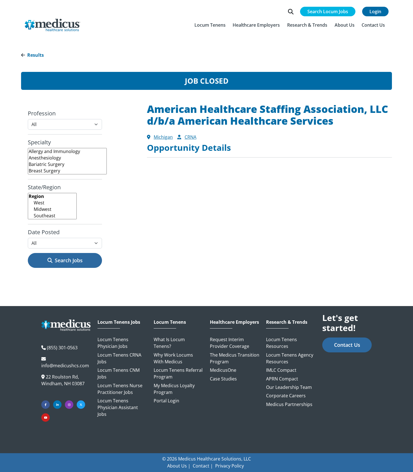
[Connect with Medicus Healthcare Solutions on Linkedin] (57, 404)
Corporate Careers (286, 396)
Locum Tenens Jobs (118, 322)
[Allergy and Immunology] (67, 151)
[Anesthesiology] (67, 158)
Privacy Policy (229, 466)
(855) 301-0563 (62, 348)
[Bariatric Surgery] (67, 164)
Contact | (203, 466)
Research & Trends (286, 322)
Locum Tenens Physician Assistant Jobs (117, 407)
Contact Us (347, 344)
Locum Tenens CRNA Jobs (119, 358)
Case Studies (223, 379)
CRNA (190, 137)
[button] (210, 25)
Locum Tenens (170, 322)
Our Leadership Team (289, 387)
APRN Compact (282, 379)
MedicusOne (223, 370)
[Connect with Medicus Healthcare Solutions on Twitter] (81, 404)
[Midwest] (52, 209)
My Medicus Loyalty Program (174, 388)
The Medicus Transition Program (234, 358)
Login (375, 11)
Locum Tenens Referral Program (178, 373)
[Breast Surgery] (67, 171)
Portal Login (166, 401)
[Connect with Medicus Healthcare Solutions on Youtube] (45, 417)
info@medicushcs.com (65, 365)
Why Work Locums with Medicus (173, 358)
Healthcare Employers (234, 322)
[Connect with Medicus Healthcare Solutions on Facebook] (45, 404)
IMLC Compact (281, 370)
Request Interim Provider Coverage (229, 342)
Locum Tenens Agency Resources (289, 358)
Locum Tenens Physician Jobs (112, 342)
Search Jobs (69, 260)
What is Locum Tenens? (169, 342)
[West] (52, 203)
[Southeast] (52, 216)
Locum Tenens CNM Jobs (118, 373)
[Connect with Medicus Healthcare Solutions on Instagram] (69, 404)
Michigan (163, 137)
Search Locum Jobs (327, 11)
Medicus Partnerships (289, 404)
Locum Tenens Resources (281, 342)
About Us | (178, 466)
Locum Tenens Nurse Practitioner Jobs (119, 388)
